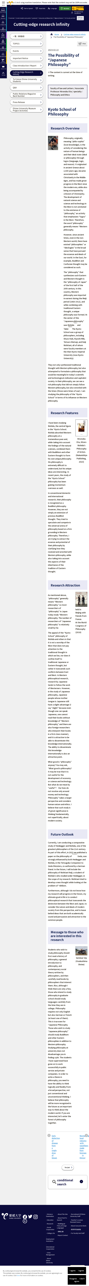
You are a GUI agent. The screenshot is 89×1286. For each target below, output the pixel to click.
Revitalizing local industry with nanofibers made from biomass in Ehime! (83, 1147)
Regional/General (58, 18)
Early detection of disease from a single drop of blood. (54, 1147)
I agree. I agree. (77, 1270)
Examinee (11, 18)
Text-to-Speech (28, 8)
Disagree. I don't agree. (77, 1280)
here (18, 1275)
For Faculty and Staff (70, 18)
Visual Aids (42, 8)
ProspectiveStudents (78, 12)
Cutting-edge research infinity (75, 34)
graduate (34, 18)
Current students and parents (23, 18)
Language (54, 8)
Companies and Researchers (46, 18)
